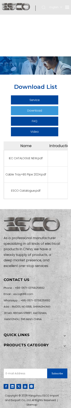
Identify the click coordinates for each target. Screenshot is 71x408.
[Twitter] (18, 386)
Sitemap (31, 405)
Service (34, 100)
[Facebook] (6, 386)
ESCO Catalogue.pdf (26, 191)
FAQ (34, 121)
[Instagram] (31, 386)
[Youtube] (25, 386)
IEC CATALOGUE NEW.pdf (26, 158)
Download (34, 110)
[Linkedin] (12, 386)
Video (34, 132)
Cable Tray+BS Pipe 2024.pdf (25, 174)
